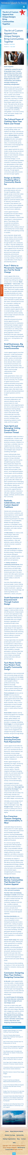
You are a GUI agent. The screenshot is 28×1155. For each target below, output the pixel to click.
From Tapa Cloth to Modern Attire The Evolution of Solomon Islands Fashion (13, 1063)
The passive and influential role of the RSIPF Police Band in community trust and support (13, 1105)
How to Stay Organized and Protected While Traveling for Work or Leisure (13, 1058)
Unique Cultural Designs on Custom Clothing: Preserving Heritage (12, 1031)
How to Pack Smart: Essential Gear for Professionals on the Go (13, 1042)
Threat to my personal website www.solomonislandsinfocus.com (12, 1080)
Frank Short (12, 44)
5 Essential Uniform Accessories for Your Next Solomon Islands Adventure (13, 1068)
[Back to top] (14, 1153)
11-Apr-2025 (12, 46)
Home (7, 1131)
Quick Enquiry (1, 290)
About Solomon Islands (16, 1131)
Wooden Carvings (10, 1135)
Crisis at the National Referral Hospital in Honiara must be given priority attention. (13, 1086)
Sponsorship (20, 1135)
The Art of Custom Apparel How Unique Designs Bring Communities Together (13, 1047)
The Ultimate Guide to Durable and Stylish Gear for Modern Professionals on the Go (13, 1052)
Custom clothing (8, 454)
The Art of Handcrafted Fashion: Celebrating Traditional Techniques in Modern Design (13, 1036)
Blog (18, 1139)
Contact (23, 1139)
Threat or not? (7, 1077)
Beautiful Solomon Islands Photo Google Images (13, 1072)
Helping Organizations (9, 1139)
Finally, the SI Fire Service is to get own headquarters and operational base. (13, 1092)
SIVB (14, 1142)
